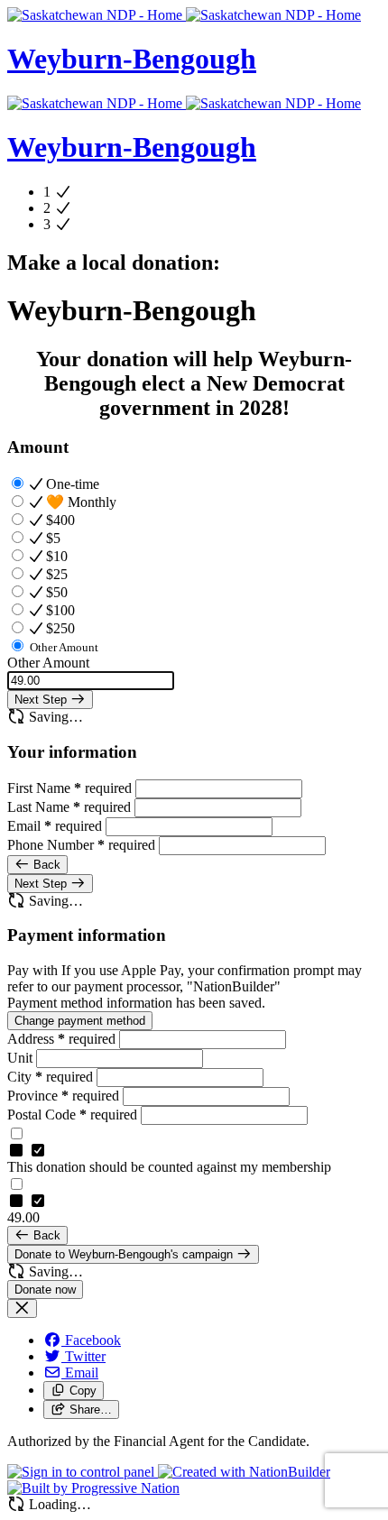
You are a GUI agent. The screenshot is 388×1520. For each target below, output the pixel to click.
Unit (21, 1057)
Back (45, 864)
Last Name (69, 807)
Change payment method (79, 1020)
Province (63, 1095)
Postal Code (72, 1114)
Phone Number (81, 844)
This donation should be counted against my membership (169, 1167)
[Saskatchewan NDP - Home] (184, 15)
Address (61, 1038)
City (50, 1076)
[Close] (22, 1308)
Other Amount (48, 662)
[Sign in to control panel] (82, 1471)
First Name (69, 788)
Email (54, 826)
